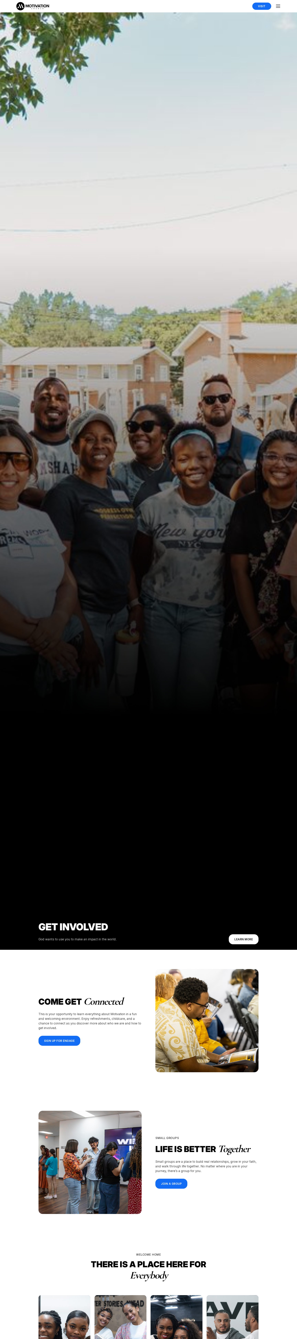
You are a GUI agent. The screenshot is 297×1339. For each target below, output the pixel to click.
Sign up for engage (59, 1040)
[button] (278, 6)
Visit (262, 6)
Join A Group (171, 1183)
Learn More (243, 939)
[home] (33, 6)
